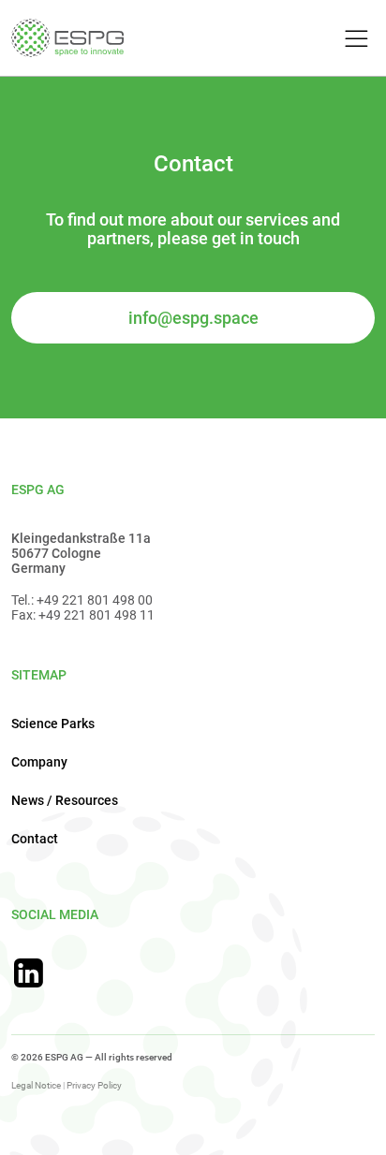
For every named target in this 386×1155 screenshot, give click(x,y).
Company (39, 761)
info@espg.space (193, 318)
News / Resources (64, 800)
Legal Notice (36, 1085)
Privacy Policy (94, 1085)
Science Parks (53, 723)
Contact (34, 838)
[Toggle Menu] (354, 40)
